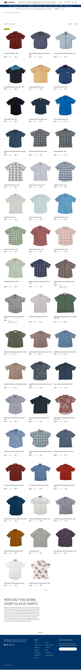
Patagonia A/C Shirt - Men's (10, 217)
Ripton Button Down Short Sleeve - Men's (38, 119)
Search (47, 642)
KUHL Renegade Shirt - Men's (60, 151)
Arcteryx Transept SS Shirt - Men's (61, 119)
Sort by (5, 24)
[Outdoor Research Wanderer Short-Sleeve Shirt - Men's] (40, 39)
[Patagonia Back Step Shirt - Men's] (65, 203)
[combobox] (37, 2)
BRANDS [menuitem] (67, 5)
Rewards (36, 657)
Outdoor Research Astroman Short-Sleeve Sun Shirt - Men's (40, 452)
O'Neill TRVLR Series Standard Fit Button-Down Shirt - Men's (64, 418)
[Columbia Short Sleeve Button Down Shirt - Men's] (65, 505)
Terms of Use (37, 652)
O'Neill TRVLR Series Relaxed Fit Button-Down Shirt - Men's (40, 384)
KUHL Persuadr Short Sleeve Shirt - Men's (38, 151)
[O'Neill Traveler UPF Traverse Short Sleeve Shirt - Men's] (15, 404)
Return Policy (48, 652)
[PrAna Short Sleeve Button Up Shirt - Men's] (40, 303)
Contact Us (48, 647)
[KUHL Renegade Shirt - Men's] (65, 137)
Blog (47, 650)
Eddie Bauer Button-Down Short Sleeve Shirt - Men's (40, 352)
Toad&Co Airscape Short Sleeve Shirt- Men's (13, 551)
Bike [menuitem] (45, 5)
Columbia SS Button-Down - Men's (36, 87)
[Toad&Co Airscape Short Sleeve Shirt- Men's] (15, 537)
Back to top (40, 632)
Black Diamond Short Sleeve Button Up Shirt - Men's (15, 518)
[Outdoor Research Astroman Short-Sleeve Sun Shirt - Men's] (40, 437)
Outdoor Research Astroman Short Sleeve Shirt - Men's (64, 486)
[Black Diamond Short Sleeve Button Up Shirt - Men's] (15, 505)
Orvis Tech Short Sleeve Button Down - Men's (64, 451)
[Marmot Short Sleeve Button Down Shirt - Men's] (40, 505)
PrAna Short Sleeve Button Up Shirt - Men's (38, 316)
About (36, 642)
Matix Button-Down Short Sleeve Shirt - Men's (14, 451)
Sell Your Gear (38, 645)
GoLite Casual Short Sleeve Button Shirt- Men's (14, 583)
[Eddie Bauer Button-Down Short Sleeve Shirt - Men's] (40, 338)
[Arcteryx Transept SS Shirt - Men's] (65, 105)
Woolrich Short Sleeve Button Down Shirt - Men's (64, 53)
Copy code (63, 8)
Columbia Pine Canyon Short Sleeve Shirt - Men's (39, 583)
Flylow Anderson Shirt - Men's (10, 119)
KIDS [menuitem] (20, 5)
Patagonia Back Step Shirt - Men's (61, 217)
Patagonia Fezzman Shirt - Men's (11, 249)
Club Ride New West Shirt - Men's (11, 53)
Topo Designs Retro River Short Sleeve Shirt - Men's (65, 551)
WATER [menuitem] (50, 5)
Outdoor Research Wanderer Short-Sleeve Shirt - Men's (39, 54)
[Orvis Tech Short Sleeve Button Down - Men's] (65, 437)
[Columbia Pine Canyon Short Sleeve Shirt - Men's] (40, 569)
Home (5, 12)
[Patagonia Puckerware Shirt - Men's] (15, 171)
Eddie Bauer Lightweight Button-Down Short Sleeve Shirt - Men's (65, 317)
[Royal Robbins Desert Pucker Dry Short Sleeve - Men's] (40, 404)
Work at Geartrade (49, 655)
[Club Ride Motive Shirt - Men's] (65, 73)
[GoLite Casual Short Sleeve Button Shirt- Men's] (15, 569)
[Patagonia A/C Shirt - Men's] (15, 203)
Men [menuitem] (10, 5)
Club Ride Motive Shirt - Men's (60, 87)
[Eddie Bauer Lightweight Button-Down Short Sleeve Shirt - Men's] (65, 303)
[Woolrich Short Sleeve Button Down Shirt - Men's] (65, 39)
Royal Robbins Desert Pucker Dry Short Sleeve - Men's (39, 418)
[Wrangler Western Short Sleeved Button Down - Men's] (40, 267)
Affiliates (36, 650)
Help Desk (37, 647)
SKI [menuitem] (24, 5)
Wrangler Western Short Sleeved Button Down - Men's (39, 282)
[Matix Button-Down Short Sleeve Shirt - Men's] (15, 437)
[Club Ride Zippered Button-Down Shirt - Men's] (15, 73)
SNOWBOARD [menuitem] (31, 5)
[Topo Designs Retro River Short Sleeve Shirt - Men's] (65, 537)
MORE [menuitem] (61, 5)
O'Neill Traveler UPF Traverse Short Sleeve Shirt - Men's (14, 418)
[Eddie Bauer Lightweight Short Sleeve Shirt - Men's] (15, 338)
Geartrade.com (9, 665)
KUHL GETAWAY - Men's (34, 551)
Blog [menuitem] (71, 5)
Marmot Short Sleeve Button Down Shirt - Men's (39, 518)
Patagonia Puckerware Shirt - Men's (11, 185)
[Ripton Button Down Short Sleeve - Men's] (40, 105)
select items (40, 9)
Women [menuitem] (15, 5)
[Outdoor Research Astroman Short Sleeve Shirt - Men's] (65, 471)
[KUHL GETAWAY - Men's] (40, 537)
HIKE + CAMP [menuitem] (39, 5)
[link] (35, 590)
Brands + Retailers (49, 645)
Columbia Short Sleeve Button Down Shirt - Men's (65, 518)
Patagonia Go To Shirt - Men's (60, 185)
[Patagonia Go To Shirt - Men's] (65, 171)
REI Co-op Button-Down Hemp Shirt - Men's (63, 384)
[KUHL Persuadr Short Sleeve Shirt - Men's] (40, 137)
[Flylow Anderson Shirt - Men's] (15, 105)
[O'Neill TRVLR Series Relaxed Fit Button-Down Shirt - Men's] (40, 370)
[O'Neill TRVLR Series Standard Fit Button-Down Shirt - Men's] (65, 404)
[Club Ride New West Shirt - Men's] (15, 39)
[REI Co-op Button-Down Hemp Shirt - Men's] (65, 370)
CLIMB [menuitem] (55, 5)
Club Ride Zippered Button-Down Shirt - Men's (14, 87)
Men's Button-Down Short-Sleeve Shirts (13, 12)
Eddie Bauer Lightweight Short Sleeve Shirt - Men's (15, 352)
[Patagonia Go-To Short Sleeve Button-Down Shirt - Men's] (15, 137)
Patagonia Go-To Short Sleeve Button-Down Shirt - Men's (15, 152)
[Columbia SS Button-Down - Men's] (40, 73)
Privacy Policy (37, 655)
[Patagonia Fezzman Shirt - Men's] (15, 235)
